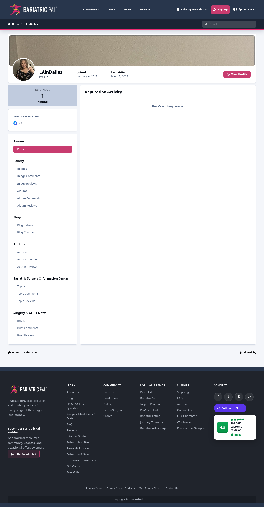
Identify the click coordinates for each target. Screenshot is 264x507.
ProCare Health (150, 410)
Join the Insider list (23, 454)
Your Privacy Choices (150, 488)
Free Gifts (73, 472)
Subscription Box (78, 442)
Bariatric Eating (150, 416)
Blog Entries (25, 225)
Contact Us (184, 410)
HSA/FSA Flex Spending (76, 406)
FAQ (69, 424)
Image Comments (28, 176)
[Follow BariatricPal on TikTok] (249, 397)
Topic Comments (28, 293)
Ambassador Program (81, 460)
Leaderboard (111, 398)
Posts (20, 149)
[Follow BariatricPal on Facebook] (218, 397)
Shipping (183, 392)
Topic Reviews (26, 301)
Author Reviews (27, 267)
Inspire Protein (150, 404)
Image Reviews (27, 183)
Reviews (72, 430)
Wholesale (184, 422)
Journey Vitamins (151, 422)
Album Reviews (27, 205)
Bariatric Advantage (153, 428)
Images (22, 168)
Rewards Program (79, 448)
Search (107, 416)
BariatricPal (147, 398)
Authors (22, 252)
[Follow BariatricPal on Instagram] (228, 397)
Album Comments (28, 198)
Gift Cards (73, 466)
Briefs (21, 320)
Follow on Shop (232, 408)
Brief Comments (27, 328)
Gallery (108, 404)
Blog (70, 398)
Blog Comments (27, 232)
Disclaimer (130, 488)
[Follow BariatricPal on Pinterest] (239, 397)
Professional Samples (191, 428)
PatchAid (146, 392)
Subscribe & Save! (78, 454)
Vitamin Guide (76, 436)
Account (182, 404)
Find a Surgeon (113, 410)
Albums (22, 191)
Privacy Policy (114, 488)
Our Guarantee (187, 416)
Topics (21, 286)
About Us (73, 392)
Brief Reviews (26, 335)
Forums (108, 392)
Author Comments (29, 259)
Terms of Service (95, 488)
